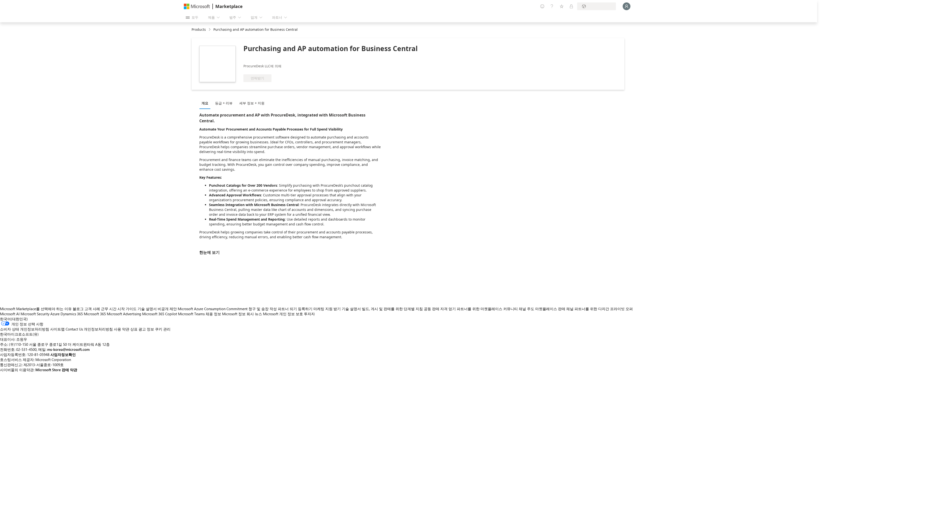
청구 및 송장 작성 (262, 308)
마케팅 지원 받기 (327, 308)
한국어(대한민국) (14, 318)
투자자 (309, 313)
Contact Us (74, 329)
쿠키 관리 (162, 329)
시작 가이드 (127, 308)
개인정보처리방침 (98, 329)
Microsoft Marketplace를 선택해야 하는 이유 (36, 308)
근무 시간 (108, 308)
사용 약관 (121, 329)
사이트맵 (57, 329)
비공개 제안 (167, 308)
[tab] (206, 103)
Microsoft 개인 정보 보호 (283, 313)
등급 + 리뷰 (223, 103)
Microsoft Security (35, 313)
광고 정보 (146, 329)
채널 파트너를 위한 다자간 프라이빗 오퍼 (599, 308)
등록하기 (305, 308)
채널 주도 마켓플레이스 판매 (542, 308)
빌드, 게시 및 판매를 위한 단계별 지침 (392, 308)
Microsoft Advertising (124, 313)
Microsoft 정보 (234, 313)
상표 (134, 329)
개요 (205, 103)
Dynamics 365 (72, 313)
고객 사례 (92, 308)
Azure (55, 313)
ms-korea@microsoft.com (68, 349)
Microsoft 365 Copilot (159, 313)
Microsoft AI (10, 313)
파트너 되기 (287, 308)
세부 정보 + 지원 (251, 103)
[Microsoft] (197, 6)
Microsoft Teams (191, 313)
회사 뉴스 (254, 313)
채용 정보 (213, 313)
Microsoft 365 (95, 313)
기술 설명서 (147, 308)
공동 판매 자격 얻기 (440, 308)
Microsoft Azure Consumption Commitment (213, 308)
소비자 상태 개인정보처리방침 (24, 329)
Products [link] (199, 29)
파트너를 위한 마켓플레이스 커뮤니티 (487, 308)
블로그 (78, 308)
